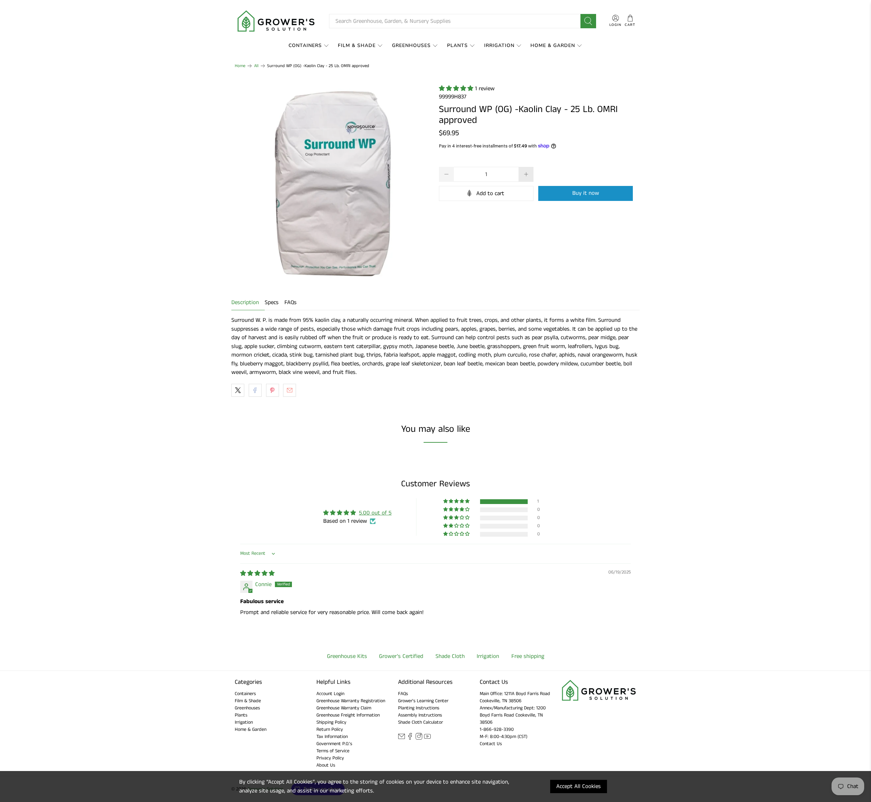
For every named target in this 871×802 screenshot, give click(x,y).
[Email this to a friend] (289, 390)
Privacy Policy (330, 758)
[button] (457, 88)
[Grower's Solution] (276, 21)
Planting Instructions (418, 708)
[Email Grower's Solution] (401, 738)
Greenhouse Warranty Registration (350, 700)
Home (240, 66)
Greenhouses (411, 45)
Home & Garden (552, 45)
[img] (257, 573)
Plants (457, 45)
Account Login (330, 693)
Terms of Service (332, 751)
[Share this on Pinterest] (272, 390)
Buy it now (585, 193)
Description (245, 302)
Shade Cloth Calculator (420, 722)
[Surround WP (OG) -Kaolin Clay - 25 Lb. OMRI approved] (333, 183)
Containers (305, 45)
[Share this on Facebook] (255, 390)
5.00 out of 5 (375, 513)
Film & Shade (357, 45)
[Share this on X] (237, 390)
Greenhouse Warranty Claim (343, 708)
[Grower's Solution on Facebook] (410, 738)
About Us (325, 765)
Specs (272, 302)
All (256, 66)
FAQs (290, 302)
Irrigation (499, 45)
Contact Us (491, 743)
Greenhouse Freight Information (348, 715)
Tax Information (332, 736)
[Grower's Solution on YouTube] (427, 738)
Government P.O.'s (334, 743)
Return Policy (329, 729)
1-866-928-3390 (497, 729)
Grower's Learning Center (423, 700)
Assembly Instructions (420, 715)
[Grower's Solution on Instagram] (418, 738)
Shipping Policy (331, 722)
